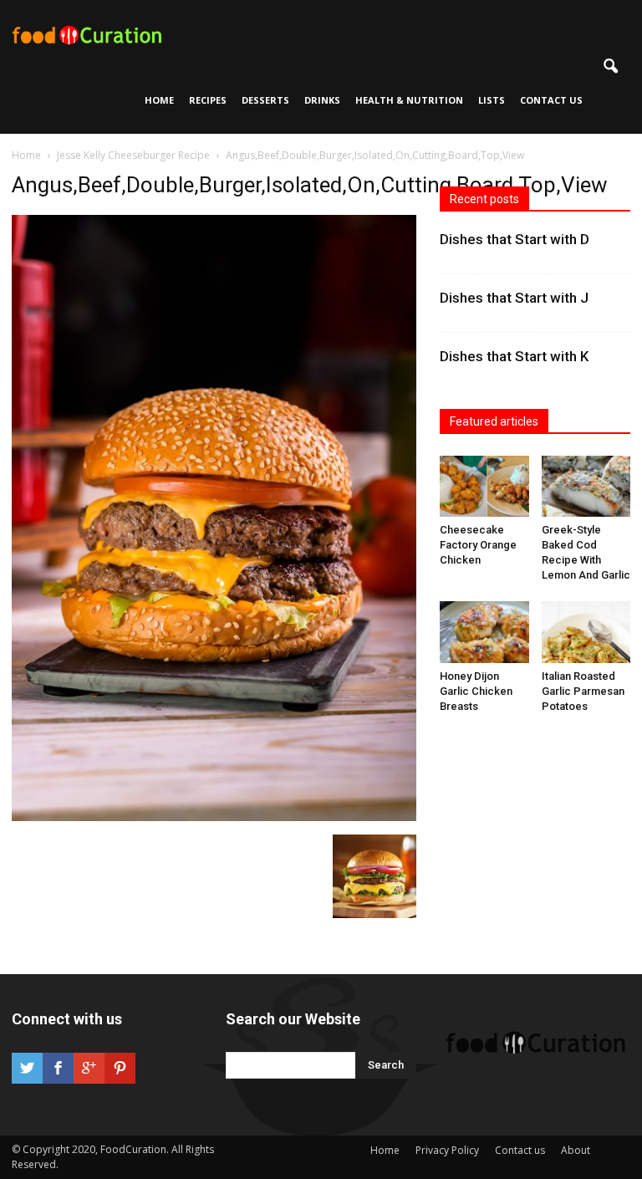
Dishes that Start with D (514, 239)
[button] (610, 67)
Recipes (208, 100)
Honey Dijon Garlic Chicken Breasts (476, 691)
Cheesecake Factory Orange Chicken (478, 544)
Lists (491, 100)
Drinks (322, 100)
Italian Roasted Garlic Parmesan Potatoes (583, 691)
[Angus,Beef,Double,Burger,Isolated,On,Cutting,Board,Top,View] (214, 817)
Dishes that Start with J (514, 297)
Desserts (265, 100)
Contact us (551, 100)
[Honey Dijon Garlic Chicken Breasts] (484, 631)
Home (159, 100)
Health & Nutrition (409, 100)
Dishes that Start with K (514, 356)
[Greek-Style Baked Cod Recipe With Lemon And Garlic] (586, 486)
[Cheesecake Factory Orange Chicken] (484, 486)
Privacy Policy (447, 1150)
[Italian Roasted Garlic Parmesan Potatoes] (586, 631)
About (575, 1150)
